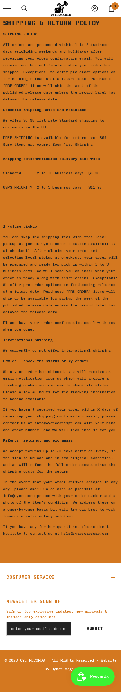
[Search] (24, 8)
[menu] (7, 8)
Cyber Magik (64, 669)
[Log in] (95, 8)
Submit (95, 628)
